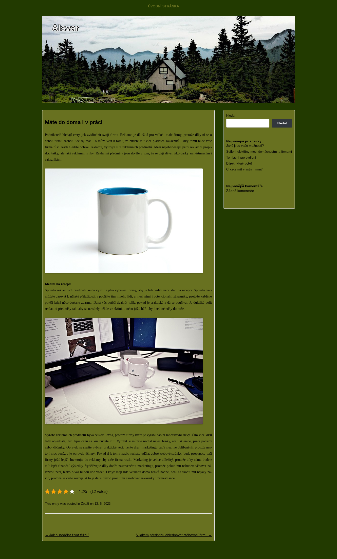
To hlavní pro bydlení (241, 157)
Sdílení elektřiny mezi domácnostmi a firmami (259, 151)
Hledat (230, 115)
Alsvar (65, 28)
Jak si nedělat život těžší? (67, 535)
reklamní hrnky (83, 153)
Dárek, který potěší (240, 163)
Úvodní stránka (163, 6)
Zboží (85, 503)
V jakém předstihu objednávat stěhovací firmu (174, 535)
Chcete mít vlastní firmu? (244, 169)
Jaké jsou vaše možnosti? (245, 146)
